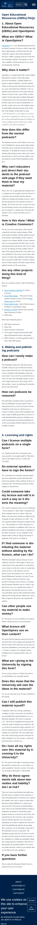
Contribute (19, 889)
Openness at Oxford (10, 309)
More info (3, 923)
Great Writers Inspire (11, 296)
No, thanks (31, 908)
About (18, 882)
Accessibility (18, 886)
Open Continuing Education (13, 290)
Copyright (18, 893)
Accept (31, 900)
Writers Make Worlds (11, 304)
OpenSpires (5, 45)
